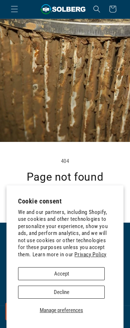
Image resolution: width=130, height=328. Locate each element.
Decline (61, 292)
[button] (14, 9)
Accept (61, 273)
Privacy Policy (90, 254)
